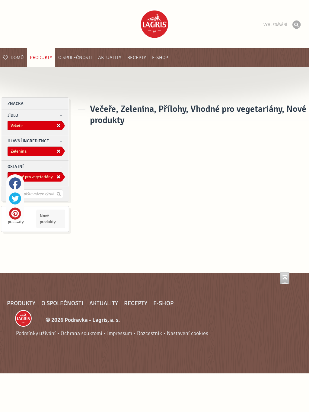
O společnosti (75, 57)
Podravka (154, 24)
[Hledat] (296, 25)
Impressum (119, 333)
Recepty (136, 57)
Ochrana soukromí (81, 333)
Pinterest (15, 214)
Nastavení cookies (187, 333)
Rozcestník (149, 333)
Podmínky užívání (36, 333)
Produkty (41, 57)
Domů (16, 57)
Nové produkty (48, 218)
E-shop (160, 57)
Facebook (15, 183)
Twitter (15, 198)
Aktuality (109, 57)
